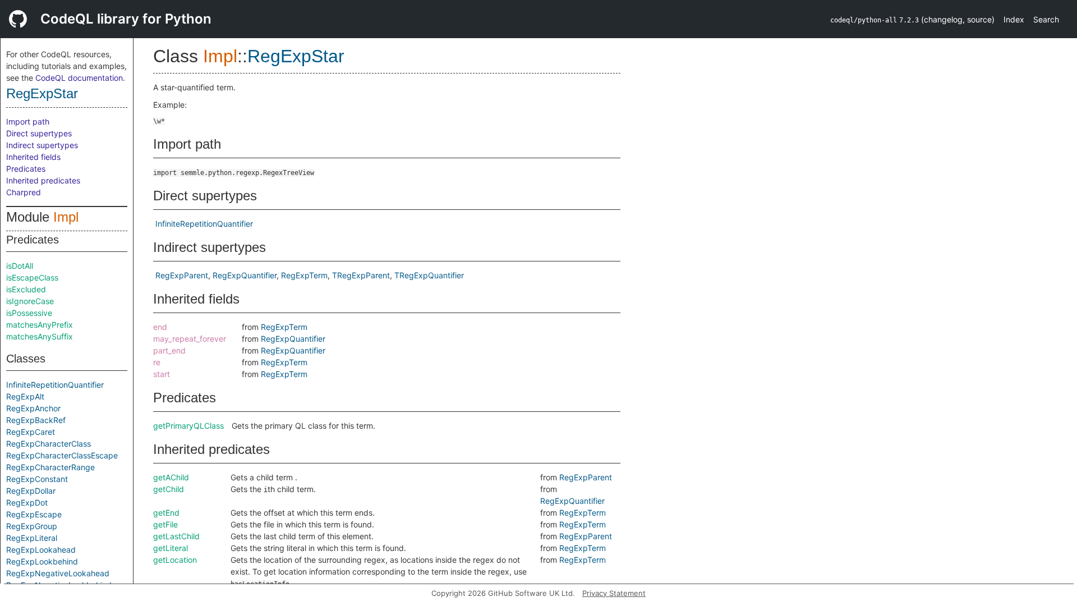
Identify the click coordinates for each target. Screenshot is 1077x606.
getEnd (166, 512)
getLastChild (176, 536)
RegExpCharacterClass (48, 443)
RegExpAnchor (33, 408)
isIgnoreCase (30, 301)
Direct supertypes (39, 133)
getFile (165, 524)
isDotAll (19, 265)
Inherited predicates (43, 180)
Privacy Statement (614, 593)
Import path (27, 121)
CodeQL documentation (79, 77)
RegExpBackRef (36, 420)
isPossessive (29, 313)
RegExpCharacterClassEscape (62, 455)
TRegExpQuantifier (429, 275)
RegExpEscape (34, 514)
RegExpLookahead (41, 549)
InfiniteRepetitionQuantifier (55, 384)
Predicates (25, 168)
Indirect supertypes (42, 145)
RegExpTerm (304, 275)
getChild (168, 489)
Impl (66, 216)
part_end (169, 350)
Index (1014, 19)
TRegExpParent (361, 275)
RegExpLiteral (31, 538)
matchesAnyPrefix (39, 324)
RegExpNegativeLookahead (57, 573)
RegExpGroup (31, 526)
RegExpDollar (31, 490)
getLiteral (170, 548)
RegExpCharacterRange (50, 467)
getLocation (175, 559)
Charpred (23, 192)
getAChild (171, 477)
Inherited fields (33, 157)
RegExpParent (181, 275)
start (161, 374)
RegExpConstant (37, 479)
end (160, 327)
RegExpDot (27, 502)
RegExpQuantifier (245, 275)
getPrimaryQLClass (188, 425)
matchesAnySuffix (39, 336)
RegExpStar (42, 93)
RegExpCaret (30, 432)
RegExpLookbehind (42, 561)
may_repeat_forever (189, 338)
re (156, 362)
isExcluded (26, 289)
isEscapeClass (32, 277)
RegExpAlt (25, 396)
